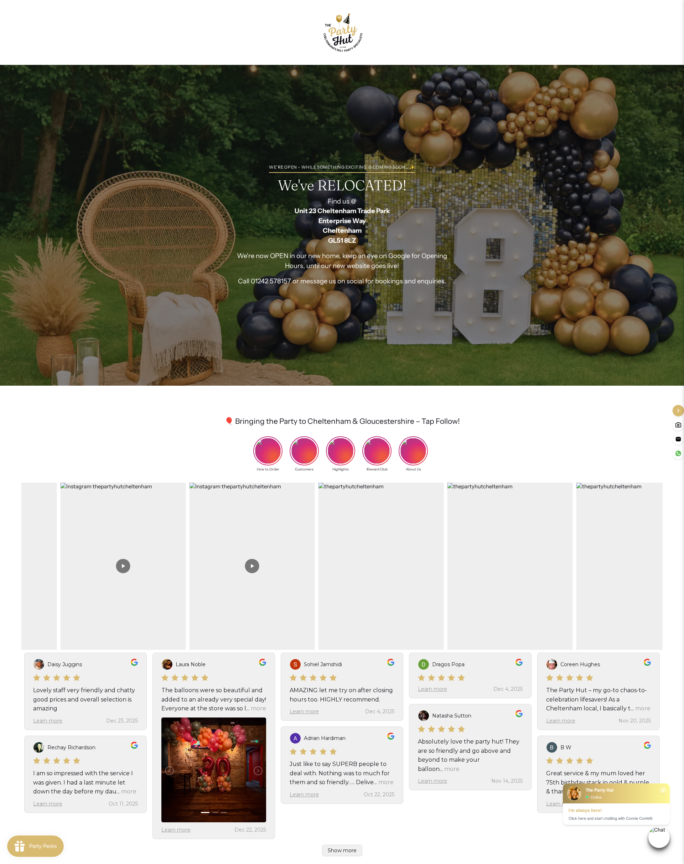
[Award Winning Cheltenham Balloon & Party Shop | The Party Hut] (342, 32)
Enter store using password (419, 32)
